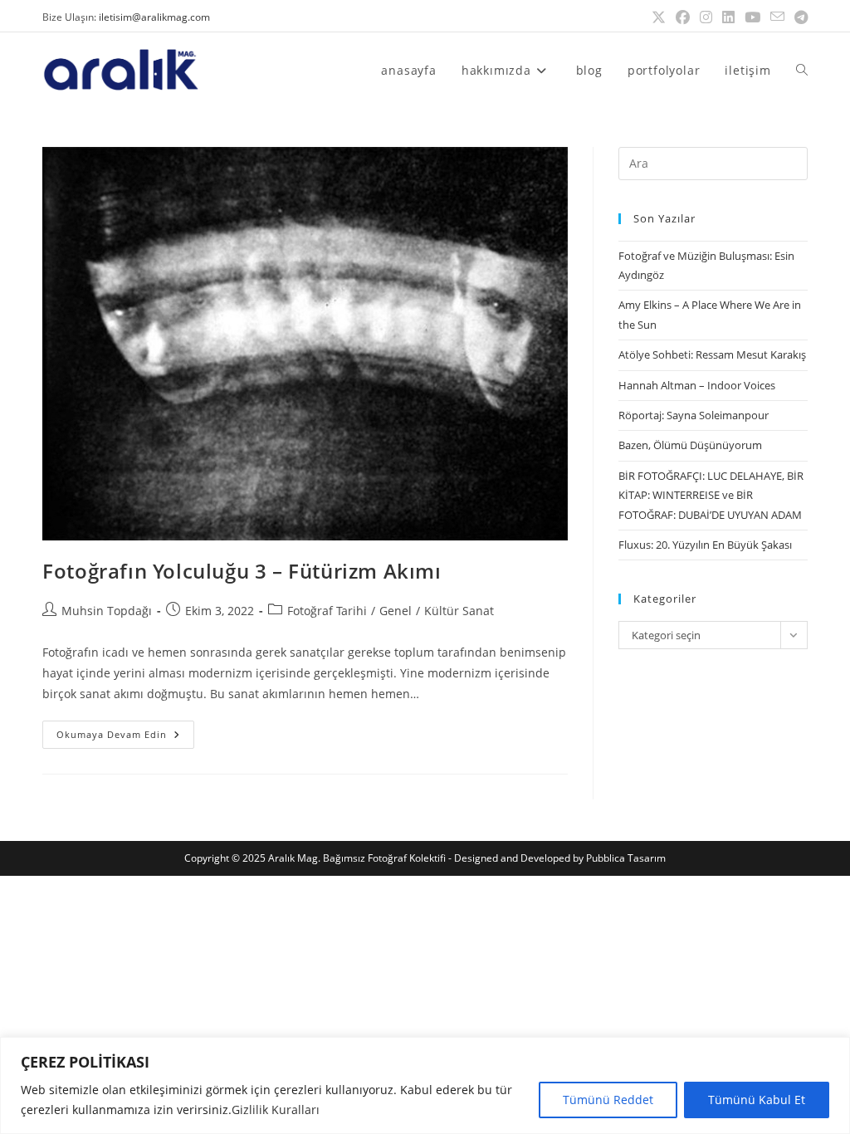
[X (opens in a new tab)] (659, 17)
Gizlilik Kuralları (276, 1109)
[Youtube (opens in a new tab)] (752, 17)
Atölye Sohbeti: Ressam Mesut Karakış (712, 354)
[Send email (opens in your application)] (777, 17)
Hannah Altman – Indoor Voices (696, 385)
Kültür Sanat (459, 610)
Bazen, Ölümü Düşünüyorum (690, 444)
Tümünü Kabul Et (756, 1099)
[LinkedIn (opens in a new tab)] (728, 17)
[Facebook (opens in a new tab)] (683, 17)
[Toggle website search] (802, 70)
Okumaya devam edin (125, 731)
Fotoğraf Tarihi (327, 610)
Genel (395, 610)
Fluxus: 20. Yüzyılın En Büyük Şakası (705, 544)
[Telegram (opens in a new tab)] (798, 17)
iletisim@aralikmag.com (154, 17)
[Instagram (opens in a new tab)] (706, 17)
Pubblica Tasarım (626, 858)
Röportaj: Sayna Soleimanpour (693, 415)
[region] (425, 1085)
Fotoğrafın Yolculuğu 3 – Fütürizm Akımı (241, 570)
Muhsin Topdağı (106, 610)
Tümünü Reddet (608, 1099)
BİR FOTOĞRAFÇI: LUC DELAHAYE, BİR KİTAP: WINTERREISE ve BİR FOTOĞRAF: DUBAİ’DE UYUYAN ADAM (711, 495)
